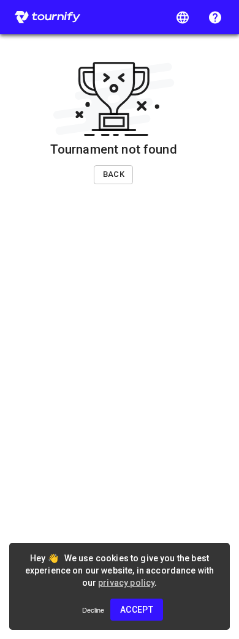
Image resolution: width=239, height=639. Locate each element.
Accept (136, 610)
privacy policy (126, 583)
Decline (93, 610)
